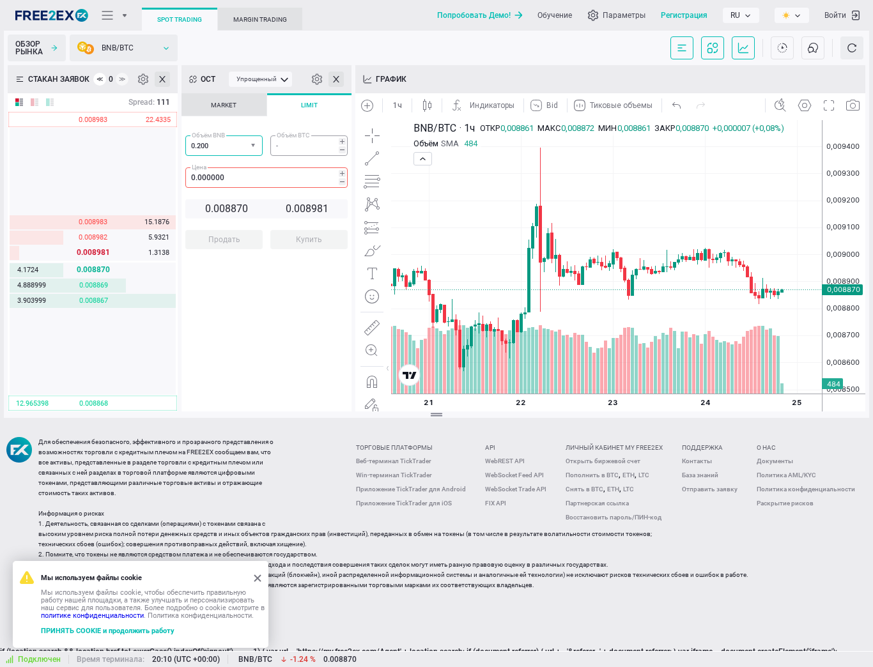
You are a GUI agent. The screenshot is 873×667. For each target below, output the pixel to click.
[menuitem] (260, 79)
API (490, 447)
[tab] (224, 104)
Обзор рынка (29, 48)
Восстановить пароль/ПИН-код (613, 517)
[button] (254, 146)
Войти (835, 15)
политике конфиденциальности (92, 615)
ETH (628, 475)
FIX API (495, 503)
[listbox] (741, 15)
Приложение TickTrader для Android (411, 489)
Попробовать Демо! (474, 15)
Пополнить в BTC (592, 475)
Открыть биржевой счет (603, 460)
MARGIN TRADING (260, 19)
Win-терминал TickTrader (394, 475)
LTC (643, 475)
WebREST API (505, 460)
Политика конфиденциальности (806, 489)
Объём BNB (208, 135)
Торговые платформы (394, 447)
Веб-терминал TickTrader (393, 460)
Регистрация (684, 15)
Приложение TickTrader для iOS (404, 503)
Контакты (697, 460)
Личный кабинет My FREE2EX (614, 447)
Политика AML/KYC (786, 475)
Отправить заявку (710, 489)
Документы (775, 460)
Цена (199, 167)
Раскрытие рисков (785, 503)
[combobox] (224, 145)
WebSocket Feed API (514, 475)
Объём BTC (293, 135)
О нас (766, 447)
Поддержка (702, 447)
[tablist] (267, 175)
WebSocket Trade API (515, 489)
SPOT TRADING (179, 19)
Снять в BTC (584, 489)
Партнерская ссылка (597, 503)
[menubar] (260, 79)
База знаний (700, 475)
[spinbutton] (309, 145)
